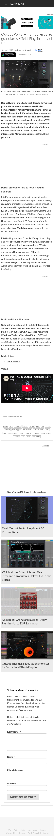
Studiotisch (26, 102)
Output (48, 102)
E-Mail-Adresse (15, 770)
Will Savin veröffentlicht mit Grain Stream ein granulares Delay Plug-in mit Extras (26, 575)
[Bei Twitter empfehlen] (47, 416)
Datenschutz (19, 830)
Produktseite (13, 361)
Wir (9, 830)
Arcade (5, 120)
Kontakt (43, 830)
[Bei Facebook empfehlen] (36, 416)
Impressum (32, 830)
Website (11, 783)
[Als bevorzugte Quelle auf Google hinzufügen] (8, 54)
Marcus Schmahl (24, 50)
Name (11, 756)
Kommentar (14, 731)
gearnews (17, 3)
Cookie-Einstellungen (15, 833)
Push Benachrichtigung (38, 833)
